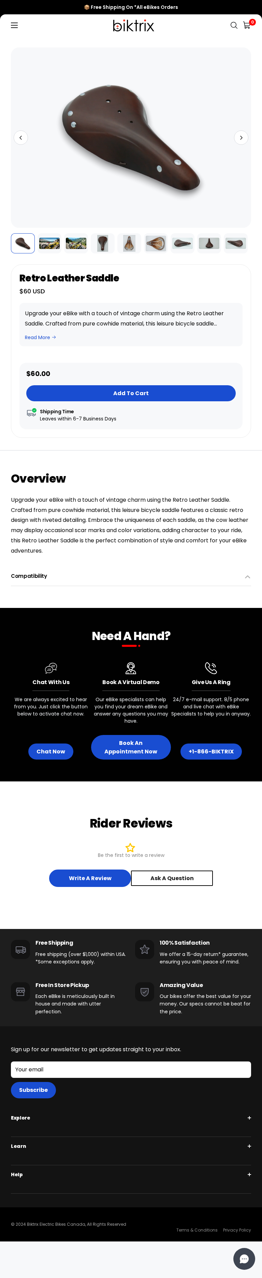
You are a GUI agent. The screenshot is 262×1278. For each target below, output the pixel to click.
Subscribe (33, 1090)
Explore (20, 1117)
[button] (21, 137)
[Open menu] (14, 25)
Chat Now (51, 751)
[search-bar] (234, 25)
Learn (18, 1146)
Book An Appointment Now (130, 747)
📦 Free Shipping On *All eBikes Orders (131, 7)
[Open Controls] (244, 1259)
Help (17, 1174)
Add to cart (131, 393)
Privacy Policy (237, 1230)
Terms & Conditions (197, 1230)
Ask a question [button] (172, 878)
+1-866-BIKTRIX (211, 751)
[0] (247, 25)
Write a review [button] (90, 878)
